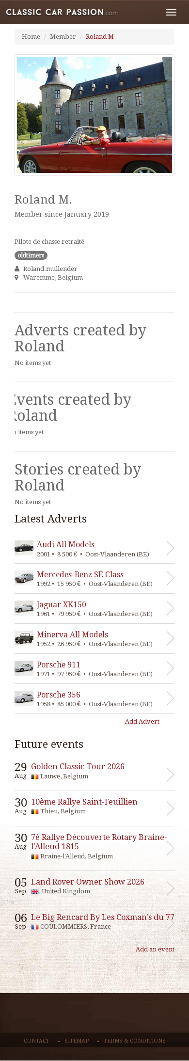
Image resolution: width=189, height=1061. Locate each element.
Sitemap (76, 1041)
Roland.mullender (50, 268)
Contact (36, 1041)
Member (63, 36)
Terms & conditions (135, 1041)
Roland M (100, 36)
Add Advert (142, 721)
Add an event (155, 949)
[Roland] (94, 114)
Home (31, 36)
